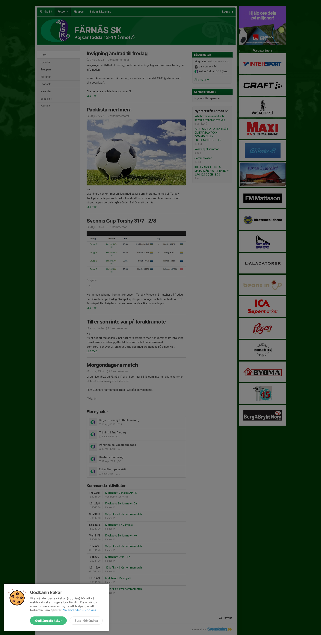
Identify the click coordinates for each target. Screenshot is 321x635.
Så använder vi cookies (79, 610)
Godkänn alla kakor (48, 620)
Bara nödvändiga (86, 620)
